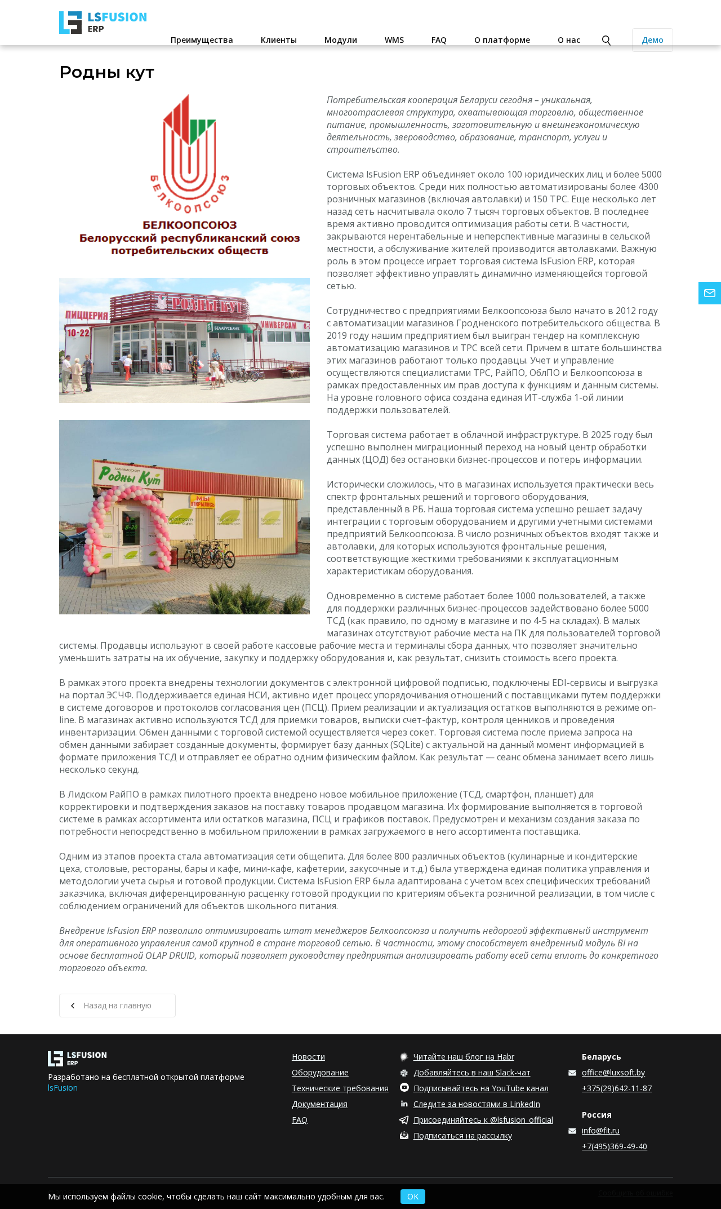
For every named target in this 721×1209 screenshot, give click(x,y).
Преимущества (202, 39)
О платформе (502, 39)
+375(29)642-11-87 (617, 1088)
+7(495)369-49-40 (614, 1146)
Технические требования (340, 1088)
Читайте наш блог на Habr (463, 1056)
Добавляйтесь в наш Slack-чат (472, 1072)
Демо (653, 39)
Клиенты (279, 39)
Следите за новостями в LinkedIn (476, 1104)
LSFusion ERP (111, 22)
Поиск (606, 41)
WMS (394, 39)
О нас (569, 39)
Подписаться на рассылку (462, 1135)
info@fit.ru (601, 1130)
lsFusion (63, 1087)
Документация (320, 1104)
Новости (308, 1056)
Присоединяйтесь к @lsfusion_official (483, 1119)
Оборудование (320, 1072)
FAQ (439, 39)
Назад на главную (117, 1005)
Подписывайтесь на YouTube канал (481, 1088)
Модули (340, 39)
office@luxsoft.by (613, 1072)
